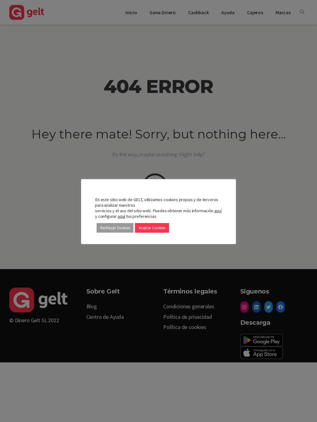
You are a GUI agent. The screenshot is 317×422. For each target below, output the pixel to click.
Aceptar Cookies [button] (152, 227)
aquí (218, 210)
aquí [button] (121, 216)
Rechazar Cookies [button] (115, 227)
